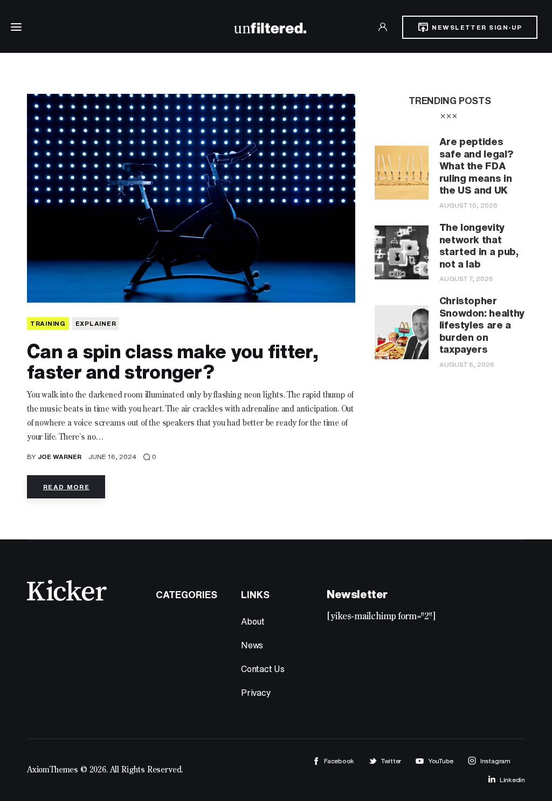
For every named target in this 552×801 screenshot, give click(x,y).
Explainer (95, 323)
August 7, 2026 (466, 278)
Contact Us (263, 669)
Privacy (256, 692)
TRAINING (48, 323)
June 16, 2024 (112, 456)
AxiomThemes (52, 770)
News (252, 645)
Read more (66, 486)
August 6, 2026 (466, 364)
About (253, 621)
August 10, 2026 (468, 205)
